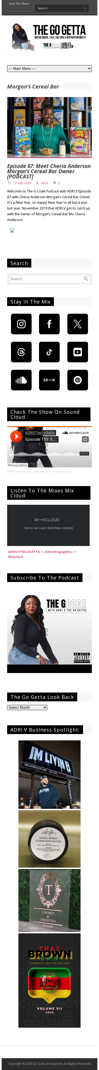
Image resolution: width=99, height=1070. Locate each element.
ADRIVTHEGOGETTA (24, 552)
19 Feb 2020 (22, 183)
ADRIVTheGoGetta (19, 471)
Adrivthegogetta (58, 552)
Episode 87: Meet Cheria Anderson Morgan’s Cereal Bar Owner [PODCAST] (49, 171)
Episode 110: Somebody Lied (53, 471)
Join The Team (19, 3)
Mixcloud (15, 557)
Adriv (44, 183)
